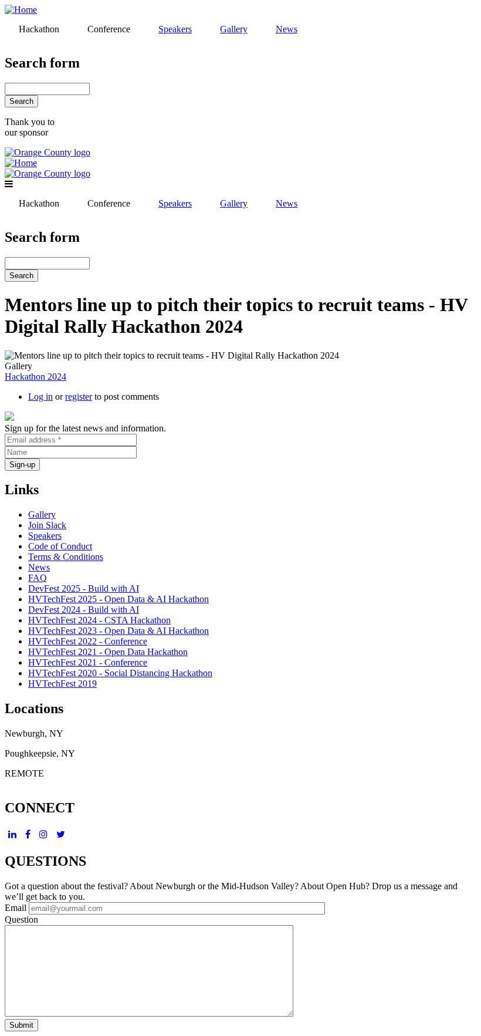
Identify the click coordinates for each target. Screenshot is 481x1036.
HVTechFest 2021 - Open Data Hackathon (108, 652)
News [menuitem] (286, 29)
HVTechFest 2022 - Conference (87, 641)
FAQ (37, 578)
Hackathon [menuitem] (39, 29)
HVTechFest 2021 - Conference (87, 662)
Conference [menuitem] (108, 29)
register (78, 396)
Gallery (42, 514)
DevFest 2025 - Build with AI (83, 588)
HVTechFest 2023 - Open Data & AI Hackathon (118, 631)
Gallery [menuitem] (234, 29)
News (39, 567)
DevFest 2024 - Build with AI (83, 610)
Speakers (45, 536)
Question (21, 919)
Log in (40, 396)
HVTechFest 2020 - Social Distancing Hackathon (120, 673)
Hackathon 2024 (35, 377)
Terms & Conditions (65, 557)
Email (15, 908)
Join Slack (47, 525)
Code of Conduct (60, 546)
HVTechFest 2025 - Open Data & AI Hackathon (118, 599)
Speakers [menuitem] (175, 29)
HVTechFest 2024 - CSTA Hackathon (99, 620)
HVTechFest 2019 (62, 684)
